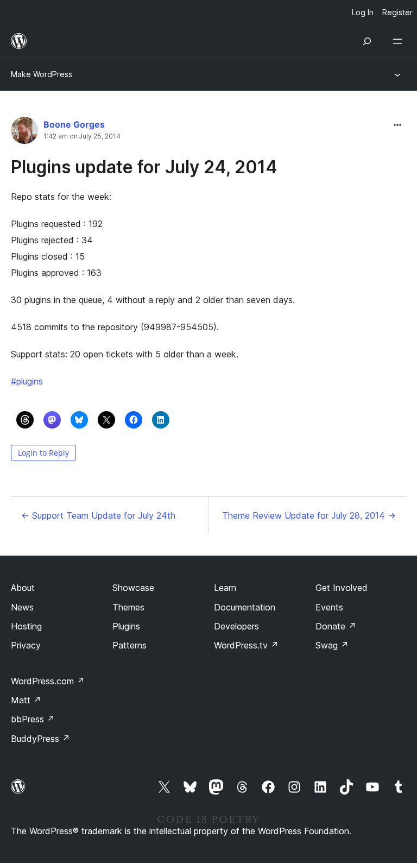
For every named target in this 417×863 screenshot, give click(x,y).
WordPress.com (48, 681)
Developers (236, 626)
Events (329, 607)
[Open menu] (399, 41)
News (22, 607)
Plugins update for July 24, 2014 (144, 167)
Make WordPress (41, 74)
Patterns (129, 645)
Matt (26, 700)
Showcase (133, 587)
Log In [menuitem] (363, 12)
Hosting (26, 626)
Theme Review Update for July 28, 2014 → (309, 515)
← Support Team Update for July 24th (98, 515)
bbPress (33, 719)
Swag (332, 645)
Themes (128, 607)
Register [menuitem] (397, 12)
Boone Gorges (74, 124)
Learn (225, 587)
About (23, 587)
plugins (27, 381)
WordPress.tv (246, 645)
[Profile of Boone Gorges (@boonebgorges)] (24, 133)
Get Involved (341, 587)
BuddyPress (40, 738)
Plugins (126, 626)
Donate (335, 626)
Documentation (244, 607)
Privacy (26, 645)
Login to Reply (43, 453)
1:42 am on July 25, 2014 (82, 136)
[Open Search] (367, 41)
